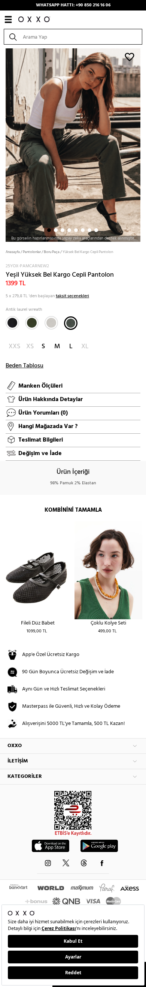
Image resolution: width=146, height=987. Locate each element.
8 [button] (96, 230)
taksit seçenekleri (72, 296)
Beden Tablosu (24, 366)
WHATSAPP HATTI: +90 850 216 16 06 (73, 5)
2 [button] (56, 230)
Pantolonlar (32, 252)
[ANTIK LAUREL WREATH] (70, 323)
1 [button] (49, 230)
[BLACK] (12, 322)
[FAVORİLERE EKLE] (129, 57)
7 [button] (89, 230)
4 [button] (69, 230)
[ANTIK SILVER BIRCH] (51, 322)
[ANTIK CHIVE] (32, 322)
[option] (73, 144)
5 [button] (76, 230)
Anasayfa (13, 252)
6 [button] (83, 230)
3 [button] (62, 230)
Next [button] (3, 144)
